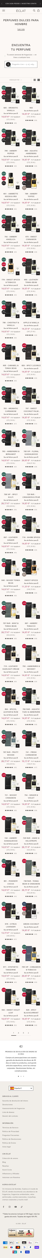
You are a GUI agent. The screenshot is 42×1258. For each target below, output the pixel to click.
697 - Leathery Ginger (11, 538)
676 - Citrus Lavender (10, 925)
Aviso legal (6, 1147)
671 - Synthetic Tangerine (10, 968)
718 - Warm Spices (31, 537)
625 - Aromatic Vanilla (11, 109)
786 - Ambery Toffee (31, 195)
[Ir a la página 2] (28, 1033)
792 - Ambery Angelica (11, 238)
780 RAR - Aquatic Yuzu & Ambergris (31, 710)
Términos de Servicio (10, 1128)
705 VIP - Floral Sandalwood (31, 452)
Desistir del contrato (10, 1116)
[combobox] (21, 1088)
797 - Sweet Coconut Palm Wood (31, 410)
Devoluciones (7, 1104)
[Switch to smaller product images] (39, 79)
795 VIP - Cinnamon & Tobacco (31, 968)
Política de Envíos (9, 1143)
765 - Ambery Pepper (11, 152)
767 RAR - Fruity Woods (10, 753)
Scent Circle (7, 1170)
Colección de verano (10, 1158)
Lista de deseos (8, 1112)
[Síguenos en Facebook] (3, 1207)
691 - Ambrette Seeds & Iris (11, 195)
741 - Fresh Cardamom (31, 753)
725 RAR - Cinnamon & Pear (31, 495)
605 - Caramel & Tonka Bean (11, 367)
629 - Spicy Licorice (31, 365)
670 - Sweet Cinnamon (31, 238)
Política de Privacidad (10, 1131)
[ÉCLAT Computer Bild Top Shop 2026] (21, 1233)
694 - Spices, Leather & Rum (11, 710)
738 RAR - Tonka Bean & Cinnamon (31, 882)
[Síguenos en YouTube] (15, 1207)
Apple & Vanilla (31, 323)
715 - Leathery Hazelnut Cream (10, 667)
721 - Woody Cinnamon (11, 796)
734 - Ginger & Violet (31, 796)
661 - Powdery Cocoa (11, 882)
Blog (4, 1162)
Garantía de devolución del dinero (15, 1101)
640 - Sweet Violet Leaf (11, 1011)
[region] (21, 1058)
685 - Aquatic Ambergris (31, 152)
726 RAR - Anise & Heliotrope (31, 839)
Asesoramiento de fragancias (13, 1108)
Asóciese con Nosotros (11, 1177)
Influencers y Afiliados (10, 1174)
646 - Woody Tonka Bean (11, 581)
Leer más (21, 29)
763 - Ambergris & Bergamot (10, 452)
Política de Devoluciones (11, 1139)
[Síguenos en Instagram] (9, 1207)
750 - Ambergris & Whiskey (31, 667)
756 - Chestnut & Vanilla (11, 324)
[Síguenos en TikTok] (22, 1207)
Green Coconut (31, 924)
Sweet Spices (31, 580)
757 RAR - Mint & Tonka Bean (11, 624)
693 (31, 108)
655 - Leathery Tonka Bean (31, 281)
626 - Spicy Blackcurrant (31, 1011)
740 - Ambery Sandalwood (10, 839)
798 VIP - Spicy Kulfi (11, 495)
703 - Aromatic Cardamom (11, 410)
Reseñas (5, 1166)
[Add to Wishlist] (17, 97)
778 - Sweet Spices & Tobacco (11, 281)
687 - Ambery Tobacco (31, 624)
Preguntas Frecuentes (10, 1135)
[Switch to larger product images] (35, 79)
